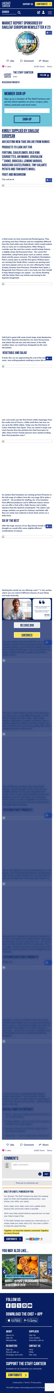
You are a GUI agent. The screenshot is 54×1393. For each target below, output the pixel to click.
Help (31, 1349)
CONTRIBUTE (42, 4)
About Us (10, 1335)
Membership (11, 1340)
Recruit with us (12, 1352)
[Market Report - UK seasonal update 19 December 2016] (27, 1271)
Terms (26, 1382)
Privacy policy (36, 1382)
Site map (32, 1354)
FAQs (31, 1352)
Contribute (27, 635)
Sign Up (9, 1338)
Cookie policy (18, 1382)
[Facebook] (8, 1305)
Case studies (34, 1338)
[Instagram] (13, 1305)
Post (46, 1174)
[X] (19, 1305)
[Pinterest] (24, 1305)
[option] (27, 1271)
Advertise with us (36, 1340)
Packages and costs (14, 1354)
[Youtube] (30, 1305)
